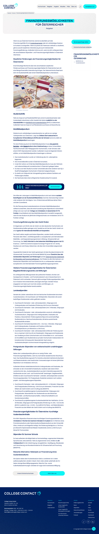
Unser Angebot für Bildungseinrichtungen (64, 510)
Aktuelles (62, 6)
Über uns (74, 6)
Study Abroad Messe (79, 510)
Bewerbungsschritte (63, 502)
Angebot (56, 6)
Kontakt (90, 502)
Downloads (91, 512)
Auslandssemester (36, 43)
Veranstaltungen (78, 512)
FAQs (68, 6)
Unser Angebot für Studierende (63, 506)
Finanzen (14, 13)
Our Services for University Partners (63, 514)
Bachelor (16, 146)
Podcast (76, 515)
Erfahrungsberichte (79, 502)
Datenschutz (91, 517)
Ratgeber (9, 13)
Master (25, 146)
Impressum (91, 515)
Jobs (89, 505)
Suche (89, 510)
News (75, 505)
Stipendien (76, 507)
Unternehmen (51, 507)
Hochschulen (50, 502)
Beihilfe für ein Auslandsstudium (36, 122)
